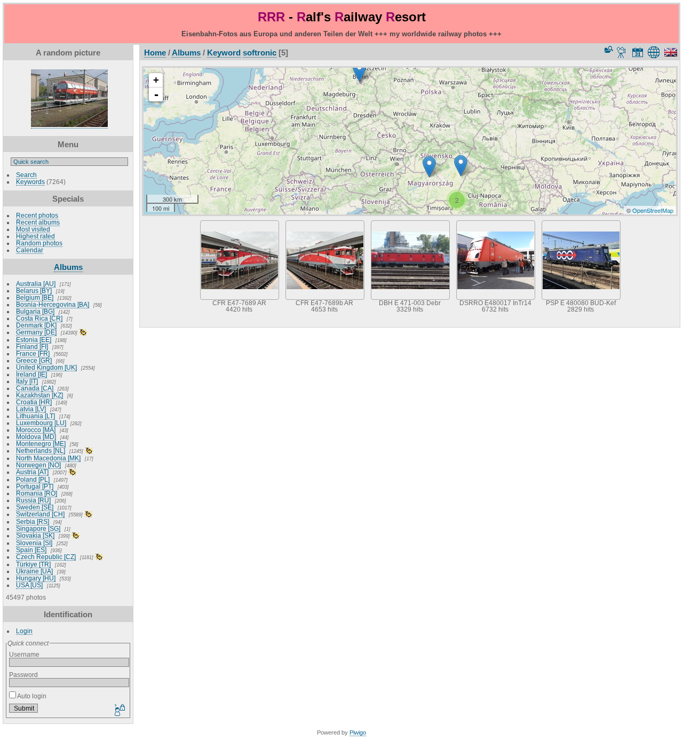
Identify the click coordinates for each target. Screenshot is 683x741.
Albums (68, 267)
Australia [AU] (35, 283)
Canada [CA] (34, 388)
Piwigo (358, 732)
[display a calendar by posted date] (638, 52)
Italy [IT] (27, 381)
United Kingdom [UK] (46, 367)
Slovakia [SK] (35, 535)
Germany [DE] (36, 332)
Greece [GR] (34, 360)
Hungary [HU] (35, 578)
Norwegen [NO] (38, 464)
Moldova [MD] (36, 436)
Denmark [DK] (36, 325)
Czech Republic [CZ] (46, 556)
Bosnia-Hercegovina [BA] (52, 304)
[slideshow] (622, 52)
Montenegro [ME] (41, 443)
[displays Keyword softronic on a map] (655, 52)
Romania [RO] (36, 493)
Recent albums (38, 222)
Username (24, 654)
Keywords (30, 181)
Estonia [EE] (33, 339)
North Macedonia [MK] (48, 458)
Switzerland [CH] (40, 514)
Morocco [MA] (35, 429)
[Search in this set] (608, 49)
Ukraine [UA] (34, 571)
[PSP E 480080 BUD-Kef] (429, 167)
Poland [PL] (33, 479)
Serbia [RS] (32, 521)
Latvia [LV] (31, 408)
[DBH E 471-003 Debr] (460, 166)
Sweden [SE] (34, 507)
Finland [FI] (32, 346)
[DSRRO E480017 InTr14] (359, 71)
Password (23, 674)
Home (155, 52)
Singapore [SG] (38, 528)
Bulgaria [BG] (35, 311)
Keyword (224, 52)
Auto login (31, 695)
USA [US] (29, 584)
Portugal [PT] (34, 486)
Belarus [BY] (34, 290)
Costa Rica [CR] (39, 318)
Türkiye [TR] (33, 564)
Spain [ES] (31, 549)
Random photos (39, 243)
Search (26, 174)
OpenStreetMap (652, 210)
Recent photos (37, 215)
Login (24, 630)
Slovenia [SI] (34, 542)
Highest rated (35, 236)
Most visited (33, 229)
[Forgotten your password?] (119, 711)
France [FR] (33, 353)
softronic (259, 52)
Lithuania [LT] (35, 415)
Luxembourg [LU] (41, 422)
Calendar (29, 249)
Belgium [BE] (34, 297)
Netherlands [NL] (40, 450)
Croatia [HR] (34, 402)
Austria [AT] (32, 471)
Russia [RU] (33, 500)
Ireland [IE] (31, 374)
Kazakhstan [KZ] (39, 395)
